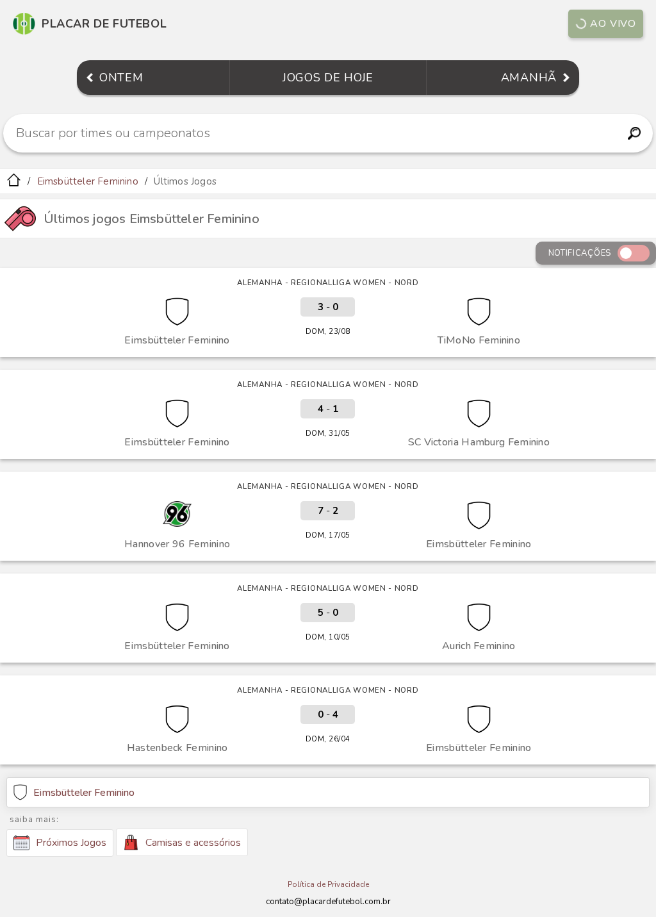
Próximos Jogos (71, 843)
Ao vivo (613, 24)
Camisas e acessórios (193, 843)
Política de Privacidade (328, 884)
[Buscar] (633, 133)
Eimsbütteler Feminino (87, 181)
